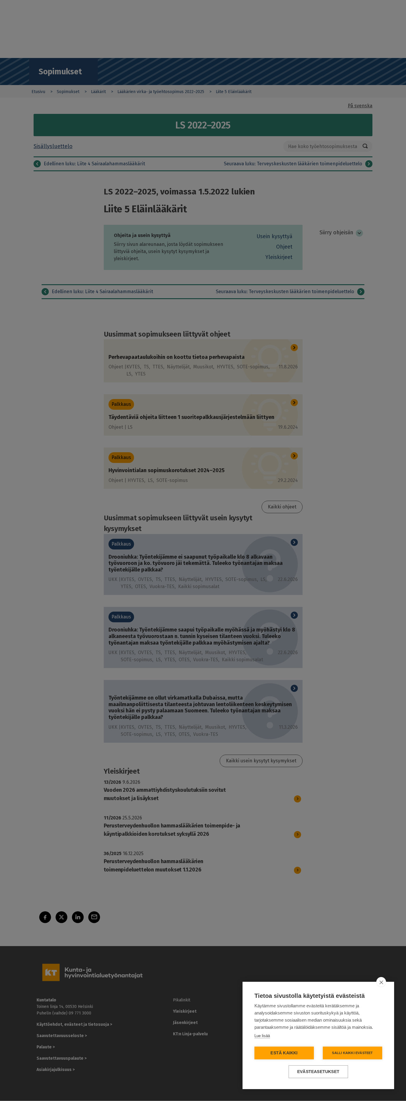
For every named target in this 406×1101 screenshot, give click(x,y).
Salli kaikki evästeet (352, 1053)
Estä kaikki (284, 1053)
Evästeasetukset (318, 1071)
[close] (381, 982)
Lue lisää (262, 1036)
